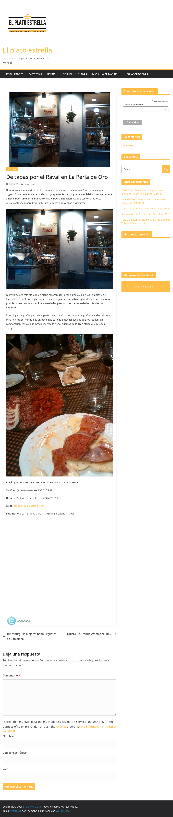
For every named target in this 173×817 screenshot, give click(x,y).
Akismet (61, 726)
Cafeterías (35, 74)
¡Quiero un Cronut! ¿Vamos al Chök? (89, 634)
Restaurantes (14, 74)
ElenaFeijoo (29, 184)
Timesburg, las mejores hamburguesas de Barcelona (31, 636)
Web (5, 769)
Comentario (11, 675)
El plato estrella (27, 50)
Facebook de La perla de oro (28, 505)
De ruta (67, 74)
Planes (82, 74)
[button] (119, 74)
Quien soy (127, 145)
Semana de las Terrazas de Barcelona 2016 (145, 214)
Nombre (8, 736)
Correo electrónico (15, 753)
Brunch (52, 74)
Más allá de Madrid (104, 74)
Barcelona (12, 169)
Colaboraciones (137, 74)
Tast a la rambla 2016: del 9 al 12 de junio (145, 208)
